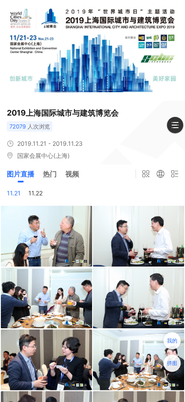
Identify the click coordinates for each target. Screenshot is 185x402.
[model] (175, 174)
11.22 (35, 193)
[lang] (160, 174)
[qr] (146, 174)
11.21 (14, 193)
